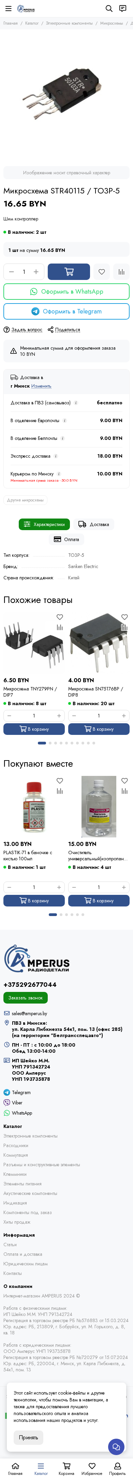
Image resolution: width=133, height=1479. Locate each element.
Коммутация (15, 1155)
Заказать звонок (26, 997)
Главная (10, 23)
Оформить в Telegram (72, 311)
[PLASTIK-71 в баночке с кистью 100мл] (34, 806)
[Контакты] (123, 8)
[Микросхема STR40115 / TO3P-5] (66, 96)
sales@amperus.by (29, 1013)
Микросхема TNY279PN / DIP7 (30, 692)
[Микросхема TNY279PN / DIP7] (34, 643)
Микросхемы (111, 23)
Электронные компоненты (69, 23)
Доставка (99, 524)
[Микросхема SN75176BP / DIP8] (99, 643)
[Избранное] (101, 272)
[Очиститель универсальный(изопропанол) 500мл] (99, 806)
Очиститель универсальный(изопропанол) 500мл (98, 855)
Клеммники (15, 1174)
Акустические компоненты (30, 1193)
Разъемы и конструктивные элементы (41, 1164)
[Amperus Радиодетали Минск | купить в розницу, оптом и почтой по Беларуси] (26, 8)
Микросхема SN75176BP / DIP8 (95, 692)
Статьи (10, 1244)
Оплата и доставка (22, 1254)
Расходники (15, 1145)
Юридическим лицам (25, 1264)
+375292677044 (30, 985)
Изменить (41, 386)
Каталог (32, 23)
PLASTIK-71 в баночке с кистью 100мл (27, 855)
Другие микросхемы (25, 500)
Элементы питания (22, 1184)
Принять (28, 1437)
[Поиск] (109, 8)
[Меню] (8, 8)
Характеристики (49, 524)
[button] (42, 743)
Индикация (15, 1203)
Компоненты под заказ (27, 1212)
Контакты (12, 1273)
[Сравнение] (121, 272)
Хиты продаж (16, 1222)
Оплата (71, 539)
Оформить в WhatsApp (72, 291)
